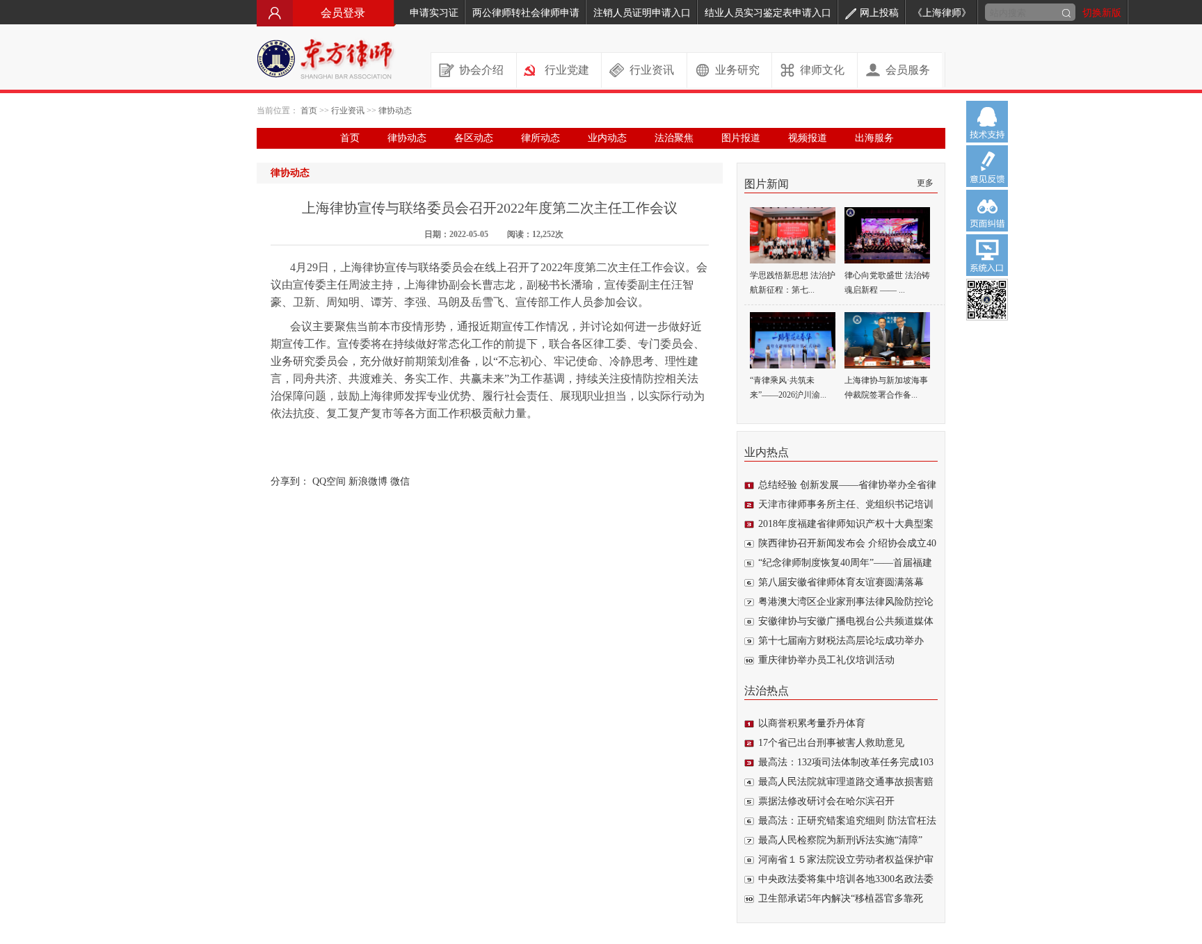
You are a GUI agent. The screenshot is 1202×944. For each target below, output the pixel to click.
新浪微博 (367, 481)
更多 (925, 183)
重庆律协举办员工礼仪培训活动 (826, 660)
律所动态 (540, 138)
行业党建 (567, 70)
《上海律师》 (942, 13)
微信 (400, 481)
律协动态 (395, 110)
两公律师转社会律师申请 (525, 13)
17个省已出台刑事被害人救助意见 (831, 743)
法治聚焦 (674, 138)
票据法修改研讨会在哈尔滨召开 (826, 801)
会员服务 (908, 70)
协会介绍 (481, 70)
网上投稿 (879, 13)
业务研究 (737, 70)
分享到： (290, 481)
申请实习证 (434, 13)
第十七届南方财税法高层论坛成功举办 (841, 640)
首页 (308, 110)
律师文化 (822, 70)
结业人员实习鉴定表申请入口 (768, 13)
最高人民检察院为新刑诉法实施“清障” (840, 840)
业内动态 (607, 138)
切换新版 (1101, 13)
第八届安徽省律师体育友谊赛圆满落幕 (841, 582)
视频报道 (807, 138)
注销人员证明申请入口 (642, 13)
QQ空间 (329, 481)
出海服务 (874, 138)
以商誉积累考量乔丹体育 (811, 723)
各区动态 (473, 138)
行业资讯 (652, 70)
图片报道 (740, 138)
